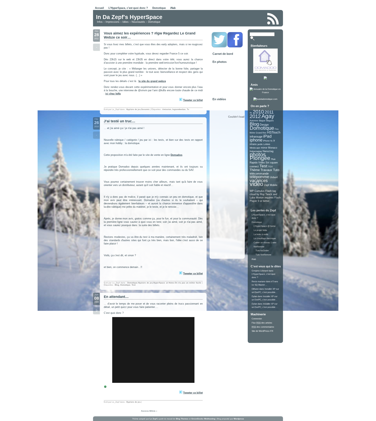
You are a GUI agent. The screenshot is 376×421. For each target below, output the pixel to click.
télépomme (259, 177)
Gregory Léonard (260, 271)
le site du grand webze (152, 81)
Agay (267, 116)
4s (251, 113)
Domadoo (176, 154)
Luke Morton (257, 197)
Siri (267, 162)
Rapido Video (257, 162)
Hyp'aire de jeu (133, 109)
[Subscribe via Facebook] (235, 47)
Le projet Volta (260, 230)
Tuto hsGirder (262, 250)
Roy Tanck (266, 194)
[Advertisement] (218, 18)
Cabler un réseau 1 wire (265, 242)
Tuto (276, 170)
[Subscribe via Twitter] (219, 47)
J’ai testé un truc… (119, 121)
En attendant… (116, 297)
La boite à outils (261, 234)
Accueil (99, 7)
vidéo (256, 184)
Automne (254, 120)
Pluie (273, 159)
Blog (117, 285)
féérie (252, 133)
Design (264, 124)
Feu (276, 129)
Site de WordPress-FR (262, 331)
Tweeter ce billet (193, 100)
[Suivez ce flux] (273, 18)
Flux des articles (262, 323)
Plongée (260, 158)
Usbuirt (274, 177)
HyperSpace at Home (163, 283)
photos (258, 155)
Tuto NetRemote (263, 254)
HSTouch (273, 132)
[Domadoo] (265, 72)
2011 (269, 112)
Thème (255, 170)
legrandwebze (179, 109)
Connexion (257, 318)
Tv (188, 109)
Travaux (266, 170)
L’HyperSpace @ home (265, 226)
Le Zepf (153, 419)
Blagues (270, 120)
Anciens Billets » (149, 411)
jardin (260, 144)
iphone (256, 140)
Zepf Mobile (270, 185)
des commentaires (263, 327)
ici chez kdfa (113, 93)
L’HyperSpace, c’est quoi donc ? (128, 7)
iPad (267, 136)
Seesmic (145, 109)
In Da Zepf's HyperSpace (129, 17)
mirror (264, 147)
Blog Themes (182, 419)
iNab (173, 7)
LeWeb (266, 144)
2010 (258, 111)
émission (166, 109)
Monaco (272, 147)
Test (134, 285)
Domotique (159, 7)
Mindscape (255, 148)
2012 (255, 116)
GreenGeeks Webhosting (203, 419)
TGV (270, 166)
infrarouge (256, 136)
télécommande (259, 173)
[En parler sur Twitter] (180, 100)
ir (274, 140)
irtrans (253, 144)
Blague (262, 120)
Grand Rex (261, 133)
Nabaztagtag (256, 151)
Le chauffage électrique (265, 238)
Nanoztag (268, 151)
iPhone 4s (268, 141)
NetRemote (259, 246)
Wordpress (239, 419)
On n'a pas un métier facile (188, 283)
